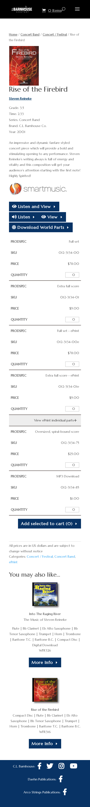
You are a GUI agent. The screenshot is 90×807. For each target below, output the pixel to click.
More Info (42, 662)
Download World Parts (40, 227)
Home (13, 35)
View (52, 217)
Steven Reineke (20, 98)
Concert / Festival (55, 35)
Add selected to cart (47, 523)
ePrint (13, 562)
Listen (23, 217)
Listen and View (34, 206)
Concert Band (30, 35)
